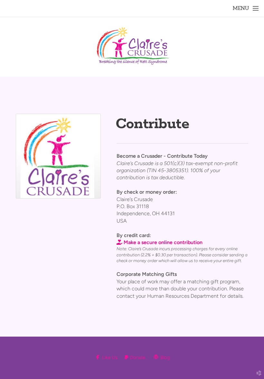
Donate (135, 357)
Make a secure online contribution (160, 242)
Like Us (108, 357)
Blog (161, 357)
